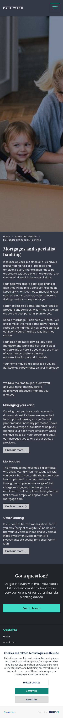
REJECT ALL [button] (31, 699)
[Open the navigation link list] (55, 8)
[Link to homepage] (25, 8)
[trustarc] (53, 710)
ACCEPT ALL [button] (31, 691)
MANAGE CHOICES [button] (31, 682)
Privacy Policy (9, 712)
